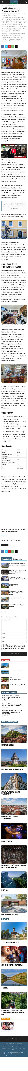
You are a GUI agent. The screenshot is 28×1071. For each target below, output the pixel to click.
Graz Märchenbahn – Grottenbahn (12, 965)
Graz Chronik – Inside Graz (9, 692)
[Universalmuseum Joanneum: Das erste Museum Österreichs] (5, 565)
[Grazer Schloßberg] (14, 734)
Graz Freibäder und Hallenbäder (17, 671)
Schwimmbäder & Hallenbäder (11, 1046)
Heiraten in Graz (21, 1045)
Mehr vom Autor (17, 559)
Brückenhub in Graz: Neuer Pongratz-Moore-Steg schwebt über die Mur (12, 704)
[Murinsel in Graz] (14, 831)
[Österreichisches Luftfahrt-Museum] (5, 606)
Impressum (24, 1053)
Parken (12, 1048)
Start (2, 5)
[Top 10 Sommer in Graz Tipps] (5, 665)
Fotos (20, 1048)
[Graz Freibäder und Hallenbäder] (5, 672)
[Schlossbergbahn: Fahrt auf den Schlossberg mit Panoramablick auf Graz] (14, 1000)
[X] (6, 46)
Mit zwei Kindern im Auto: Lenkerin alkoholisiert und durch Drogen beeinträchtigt (12, 712)
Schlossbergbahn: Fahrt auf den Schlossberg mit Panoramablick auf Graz (12, 1012)
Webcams (14, 1049)
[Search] (26, 2)
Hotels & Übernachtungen (18, 1043)
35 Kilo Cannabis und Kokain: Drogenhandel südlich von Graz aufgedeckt (11, 697)
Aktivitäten (9, 1045)
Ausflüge (4, 1045)
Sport (3, 1046)
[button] (2, 2)
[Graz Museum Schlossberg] (5, 599)
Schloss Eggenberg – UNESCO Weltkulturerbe (10, 793)
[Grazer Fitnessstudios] (7, 1026)
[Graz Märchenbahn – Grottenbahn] (14, 954)
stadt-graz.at (6, 1052)
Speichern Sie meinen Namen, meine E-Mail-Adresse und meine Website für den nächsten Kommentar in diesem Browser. (13, 647)
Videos (23, 1048)
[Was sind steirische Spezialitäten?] (5, 686)
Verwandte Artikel (7, 559)
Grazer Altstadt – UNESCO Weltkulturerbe (9, 817)
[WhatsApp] (12, 46)
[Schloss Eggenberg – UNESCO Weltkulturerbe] (14, 781)
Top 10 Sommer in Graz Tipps (16, 664)
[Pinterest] (9, 46)
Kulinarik (14, 1045)
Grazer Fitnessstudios (6, 1031)
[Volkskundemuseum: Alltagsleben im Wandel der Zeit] (5, 578)
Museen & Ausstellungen (10, 5)
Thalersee (4, 536)
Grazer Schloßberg (7, 745)
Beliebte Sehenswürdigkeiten (9, 722)
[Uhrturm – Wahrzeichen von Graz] (14, 758)
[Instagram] (12, 1039)
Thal (10, 545)
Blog (16, 1048)
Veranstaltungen (22, 1046)
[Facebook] (2, 46)
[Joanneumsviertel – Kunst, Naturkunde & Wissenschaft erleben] (5, 592)
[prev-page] (2, 612)
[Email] (16, 46)
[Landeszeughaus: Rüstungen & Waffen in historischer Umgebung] (5, 572)
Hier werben (19, 1055)
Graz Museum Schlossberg (16, 598)
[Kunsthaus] (14, 879)
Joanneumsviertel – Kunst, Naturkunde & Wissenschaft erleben (16, 592)
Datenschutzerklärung (11, 1055)
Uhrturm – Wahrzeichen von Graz (12, 769)
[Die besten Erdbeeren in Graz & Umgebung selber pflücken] (5, 679)
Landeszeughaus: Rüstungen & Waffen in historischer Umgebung (17, 572)
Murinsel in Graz (6, 841)
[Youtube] (20, 1039)
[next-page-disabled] (5, 612)
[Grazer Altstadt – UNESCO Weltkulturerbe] (14, 806)
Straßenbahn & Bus (6, 1048)
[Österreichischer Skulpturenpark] (5, 585)
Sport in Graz (5, 1019)
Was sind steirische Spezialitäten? (17, 684)
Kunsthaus (4, 890)
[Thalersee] (14, 977)
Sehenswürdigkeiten (8, 1043)
